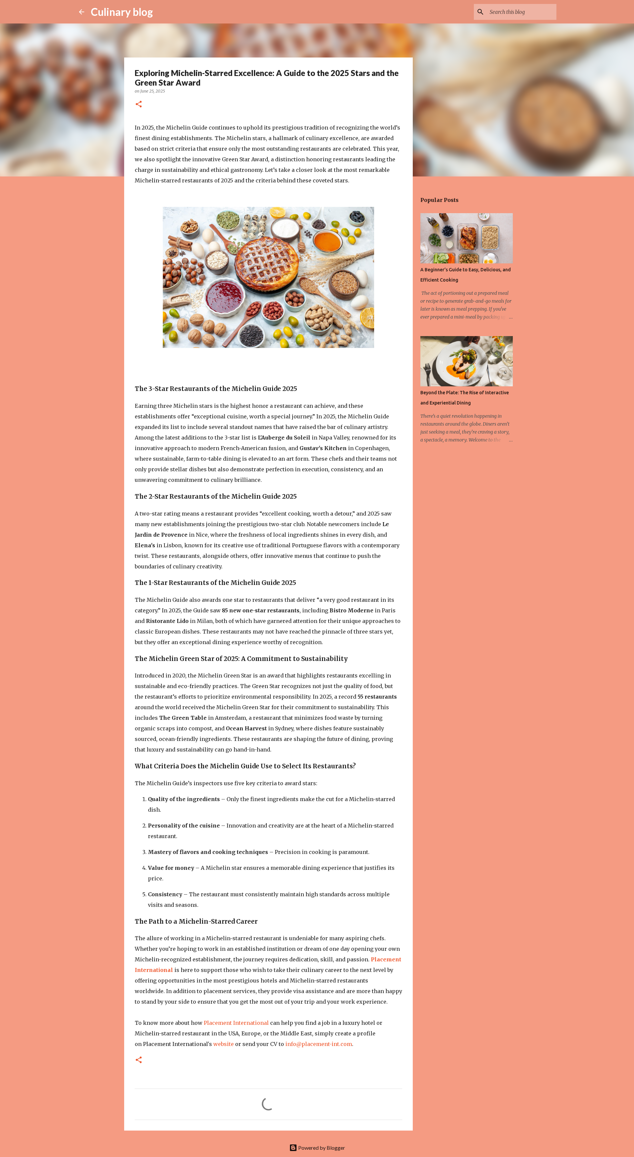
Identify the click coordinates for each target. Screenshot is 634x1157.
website (223, 1044)
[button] (139, 104)
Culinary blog (122, 11)
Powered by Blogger (321, 1147)
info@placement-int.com (318, 1044)
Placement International (236, 1023)
